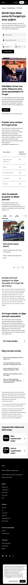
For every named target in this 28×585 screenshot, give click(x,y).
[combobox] (5, 35)
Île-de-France (11, 8)
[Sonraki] (23, 267)
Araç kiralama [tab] (17, 216)
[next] (25, 216)
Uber (3, 2)
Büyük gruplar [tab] (5, 216)
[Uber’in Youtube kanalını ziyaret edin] (6, 556)
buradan (9, 576)
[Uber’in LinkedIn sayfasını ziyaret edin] (2, 556)
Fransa (4, 8)
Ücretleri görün (8, 51)
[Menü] (26, 2)
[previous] (23, 216)
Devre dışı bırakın (13, 581)
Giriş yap (16, 2)
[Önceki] (18, 267)
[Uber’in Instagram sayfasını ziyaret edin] (10, 556)
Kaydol (21, 2)
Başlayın (6, 110)
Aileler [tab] (10, 216)
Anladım (23, 581)
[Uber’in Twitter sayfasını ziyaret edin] (13, 556)
